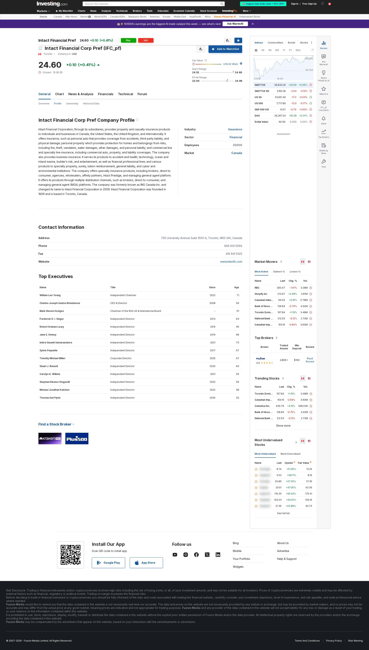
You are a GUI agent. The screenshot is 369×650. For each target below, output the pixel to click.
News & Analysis (80, 94)
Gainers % (279, 271)
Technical (125, 94)
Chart (59, 94)
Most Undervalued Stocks (268, 442)
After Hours (71, 16)
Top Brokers (264, 338)
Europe (166, 16)
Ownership (72, 103)
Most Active (261, 271)
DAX (257, 115)
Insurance (235, 129)
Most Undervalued (265, 453)
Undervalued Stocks (249, 16)
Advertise (283, 551)
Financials (105, 94)
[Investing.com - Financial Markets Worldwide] (52, 4)
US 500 (259, 103)
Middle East (180, 16)
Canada (58, 16)
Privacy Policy (334, 640)
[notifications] (322, 3)
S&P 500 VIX (262, 109)
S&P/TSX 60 (262, 91)
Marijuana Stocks (137, 16)
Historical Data (91, 103)
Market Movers (266, 262)
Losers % (295, 271)
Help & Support (287, 558)
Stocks (43, 16)
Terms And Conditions (307, 640)
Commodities (275, 42)
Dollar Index (261, 121)
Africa (208, 16)
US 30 (258, 97)
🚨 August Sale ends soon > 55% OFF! (263, 3)
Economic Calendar (184, 11)
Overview (43, 103)
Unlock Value (230, 63)
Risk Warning (355, 640)
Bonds (291, 42)
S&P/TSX (260, 84)
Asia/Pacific (195, 16)
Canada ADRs (117, 16)
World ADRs (100, 16)
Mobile (237, 551)
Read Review (310, 360)
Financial (236, 137)
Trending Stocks (267, 378)
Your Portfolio (241, 558)
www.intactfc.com (231, 261)
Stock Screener (208, 11)
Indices (259, 42)
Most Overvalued (290, 453)
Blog (236, 543)
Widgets (238, 566)
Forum (142, 94)
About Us (283, 543)
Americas (155, 16)
